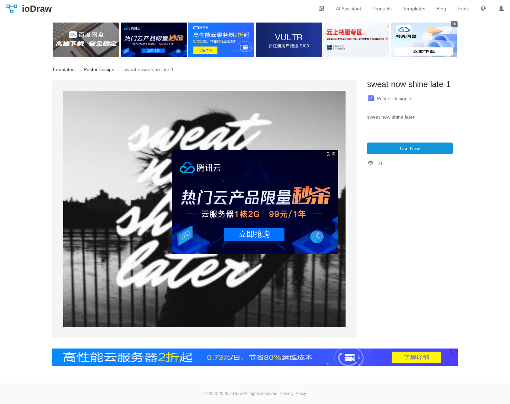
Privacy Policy (293, 393)
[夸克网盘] (424, 40)
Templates (414, 8)
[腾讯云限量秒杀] (154, 40)
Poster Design (99, 69)
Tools (463, 8)
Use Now (410, 148)
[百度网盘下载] (86, 40)
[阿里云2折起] (221, 40)
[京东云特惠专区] (356, 40)
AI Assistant (348, 8)
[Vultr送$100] (289, 40)
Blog (441, 8)
